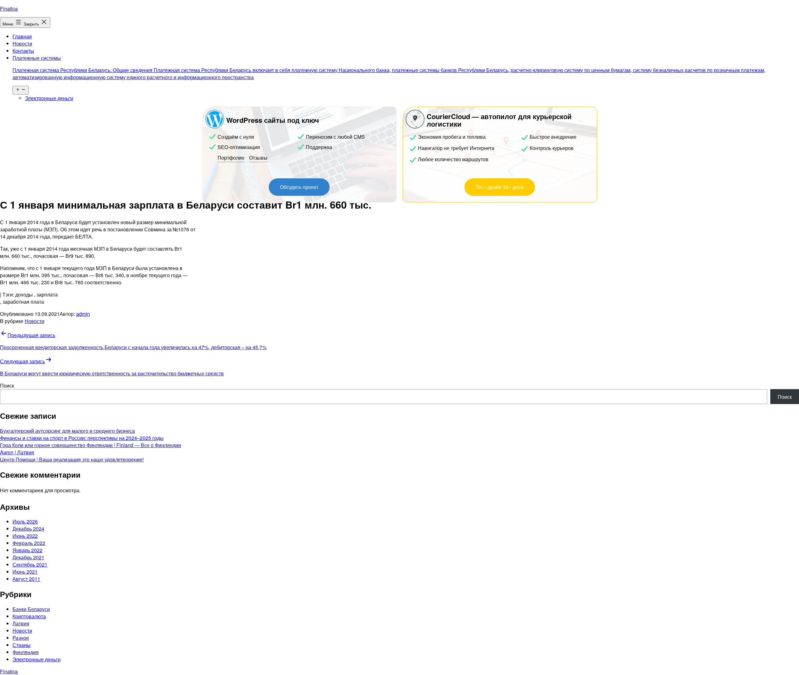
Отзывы (258, 157)
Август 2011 (26, 578)
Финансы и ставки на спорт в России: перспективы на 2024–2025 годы (82, 437)
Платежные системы (388, 67)
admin (83, 313)
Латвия (20, 623)
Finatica (9, 8)
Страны (21, 644)
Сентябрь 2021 (29, 564)
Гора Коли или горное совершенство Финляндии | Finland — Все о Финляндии (90, 445)
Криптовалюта (29, 616)
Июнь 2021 (25, 571)
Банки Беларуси (31, 609)
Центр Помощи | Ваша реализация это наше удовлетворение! (72, 459)
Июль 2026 (25, 521)
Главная (22, 36)
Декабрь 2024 (28, 528)
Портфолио (231, 157)
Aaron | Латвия (17, 452)
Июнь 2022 (25, 535)
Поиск (7, 385)
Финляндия (25, 652)
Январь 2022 (27, 550)
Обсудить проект (299, 186)
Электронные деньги (49, 98)
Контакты (23, 50)
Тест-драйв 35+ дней (500, 186)
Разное (20, 637)
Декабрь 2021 (28, 557)
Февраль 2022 (28, 543)
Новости (22, 43)
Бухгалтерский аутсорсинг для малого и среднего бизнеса (67, 430)
